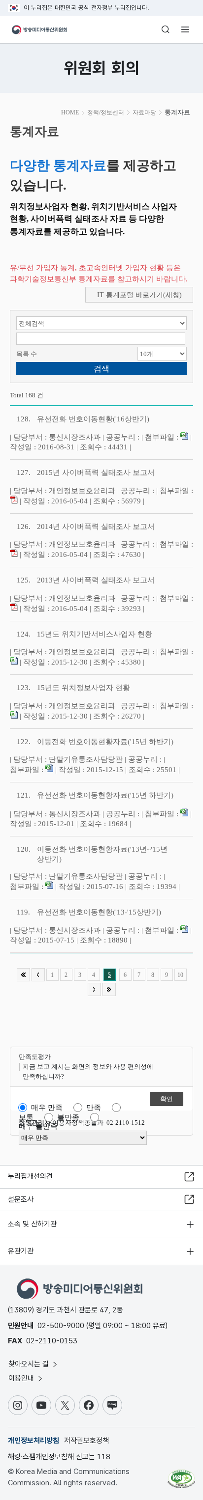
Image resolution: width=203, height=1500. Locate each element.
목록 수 (26, 354)
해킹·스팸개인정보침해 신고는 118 (59, 1456)
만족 (93, 1107)
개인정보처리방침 (33, 1440)
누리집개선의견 (30, 1176)
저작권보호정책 (86, 1440)
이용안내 (22, 1378)
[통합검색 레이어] (165, 29)
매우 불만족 (38, 1126)
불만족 (68, 1117)
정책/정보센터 (105, 112)
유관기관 (21, 1251)
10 (180, 975)
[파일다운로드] (184, 437)
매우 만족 (47, 1107)
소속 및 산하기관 (32, 1224)
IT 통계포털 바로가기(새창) (139, 295)
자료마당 (144, 112)
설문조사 (21, 1199)
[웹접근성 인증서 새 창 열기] (181, 1475)
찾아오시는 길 (29, 1364)
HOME (70, 112)
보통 (26, 1117)
